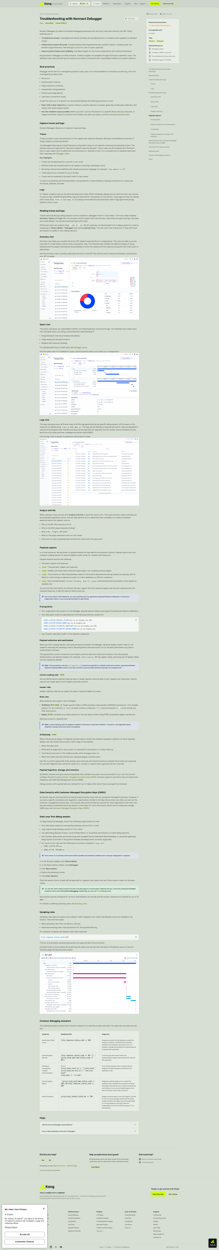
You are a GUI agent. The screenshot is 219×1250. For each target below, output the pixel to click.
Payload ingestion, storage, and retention (59, 770)
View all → (100, 1231)
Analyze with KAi (48, 510)
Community (157, 1215)
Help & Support (158, 1234)
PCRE (50, 714)
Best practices (47, 66)
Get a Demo (155, 3)
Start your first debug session (55, 816)
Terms (101, 1247)
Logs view (44, 419)
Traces (43, 134)
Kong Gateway (73, 1215)
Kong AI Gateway (74, 1218)
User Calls (156, 1228)
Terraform (128, 1224)
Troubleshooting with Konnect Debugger (159, 70)
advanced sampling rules (119, 114)
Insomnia (71, 1224)
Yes (43, 1160)
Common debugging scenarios (55, 1020)
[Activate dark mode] (178, 3)
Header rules (45, 687)
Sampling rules (80, 903)
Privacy (108, 1247)
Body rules (44, 697)
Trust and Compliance (121, 1247)
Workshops (157, 1231)
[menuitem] (107, 4)
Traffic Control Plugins (104, 1228)
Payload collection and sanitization (56, 640)
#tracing (152, 41)
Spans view (45, 324)
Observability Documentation (161, 25)
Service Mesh (44, 1224)
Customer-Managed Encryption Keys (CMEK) (71, 808)
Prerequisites (46, 606)
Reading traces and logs (52, 210)
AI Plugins (99, 1215)
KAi (101, 515)
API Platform (44, 1215)
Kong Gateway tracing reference (163, 56)
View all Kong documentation (50, 1170)
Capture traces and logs (52, 123)
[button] (136, 619)
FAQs (42, 1117)
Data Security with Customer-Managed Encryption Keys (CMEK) (73, 792)
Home (42, 14)
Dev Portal (43, 1228)
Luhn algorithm (73, 665)
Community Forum (159, 1218)
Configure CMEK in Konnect (161, 52)
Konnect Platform (61, 23)
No (50, 1160)
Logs (42, 189)
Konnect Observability (52, 14)
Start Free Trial (168, 3)
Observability (49, 23)
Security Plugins (102, 1224)
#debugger (160, 41)
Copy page (131, 18)
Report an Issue (59, 1166)
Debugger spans (73, 47)
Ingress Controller (74, 1231)
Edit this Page (72, 1166)
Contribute (95, 1167)
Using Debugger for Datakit (161, 60)
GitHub (155, 1221)
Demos (155, 1224)
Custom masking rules (52, 675)
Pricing (42, 1231)
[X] (56, 1247)
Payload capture (48, 547)
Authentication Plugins (104, 1221)
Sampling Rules (98, 943)
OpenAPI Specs (73, 1228)
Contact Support (148, 1162)
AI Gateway (48, 734)
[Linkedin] (51, 1247)
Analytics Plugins (102, 1218)
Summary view (47, 236)
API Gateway (44, 1218)
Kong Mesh (72, 1221)
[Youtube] (61, 1247)
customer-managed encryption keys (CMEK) (79, 777)
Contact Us (157, 1237)
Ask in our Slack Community (151, 1159)
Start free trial (158, 1194)
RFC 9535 (55, 705)
